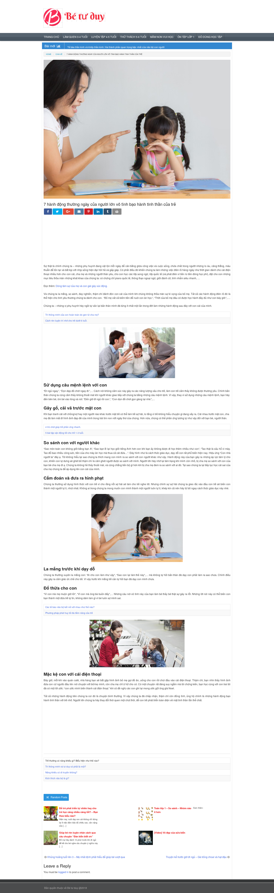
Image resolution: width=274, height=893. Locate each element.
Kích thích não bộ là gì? (57, 778)
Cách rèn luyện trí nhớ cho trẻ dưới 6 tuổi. (66, 320)
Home (48, 54)
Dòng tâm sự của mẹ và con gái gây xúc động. (82, 286)
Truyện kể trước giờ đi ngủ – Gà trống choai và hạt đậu (196, 857)
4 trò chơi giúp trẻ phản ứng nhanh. (63, 427)
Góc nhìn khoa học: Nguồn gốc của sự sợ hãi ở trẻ (93, 47)
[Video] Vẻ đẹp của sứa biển (169, 832)
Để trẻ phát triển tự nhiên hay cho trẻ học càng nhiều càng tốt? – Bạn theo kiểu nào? (78, 812)
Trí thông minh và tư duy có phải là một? (65, 766)
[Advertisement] (137, 242)
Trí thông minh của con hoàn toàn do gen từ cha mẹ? (72, 314)
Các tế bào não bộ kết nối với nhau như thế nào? (70, 607)
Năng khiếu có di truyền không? (61, 772)
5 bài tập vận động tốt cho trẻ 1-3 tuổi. (64, 432)
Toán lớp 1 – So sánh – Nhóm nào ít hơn (172, 810)
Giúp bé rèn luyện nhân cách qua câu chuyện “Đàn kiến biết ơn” (77, 834)
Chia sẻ (58, 54)
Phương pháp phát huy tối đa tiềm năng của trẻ (69, 612)
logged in (63, 872)
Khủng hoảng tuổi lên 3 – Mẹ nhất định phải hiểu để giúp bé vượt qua (86, 857)
